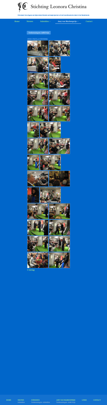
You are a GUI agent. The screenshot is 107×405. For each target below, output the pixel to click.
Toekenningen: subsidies (40, 402)
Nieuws (30, 21)
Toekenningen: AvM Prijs (38, 33)
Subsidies (44, 21)
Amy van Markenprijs (67, 21)
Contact (89, 21)
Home (17, 21)
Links (84, 400)
